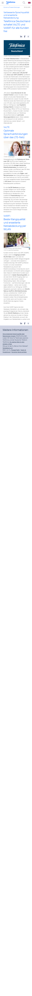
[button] (21, 36)
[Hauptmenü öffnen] (2, 2)
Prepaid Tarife (15, 350)
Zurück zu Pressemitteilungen (12, 7)
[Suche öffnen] (24, 2)
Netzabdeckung (8, 348)
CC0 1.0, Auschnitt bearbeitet (11, 250)
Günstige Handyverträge (19, 352)
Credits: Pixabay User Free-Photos (12, 248)
